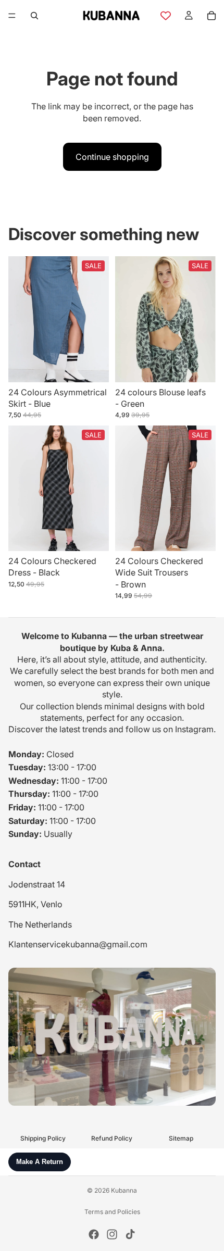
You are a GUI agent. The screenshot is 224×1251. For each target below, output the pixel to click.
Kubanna (124, 1190)
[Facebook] (94, 1234)
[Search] (34, 15)
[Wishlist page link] (165, 15)
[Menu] (12, 16)
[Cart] (211, 15)
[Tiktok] (130, 1234)
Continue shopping (112, 157)
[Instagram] (112, 1234)
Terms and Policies (112, 1212)
